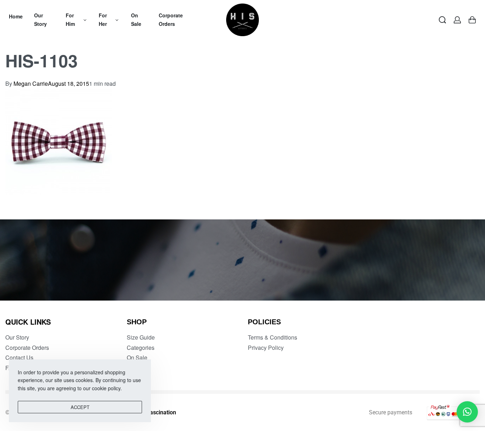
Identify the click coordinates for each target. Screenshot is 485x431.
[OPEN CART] (472, 20)
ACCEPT (80, 407)
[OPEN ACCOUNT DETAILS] (457, 20)
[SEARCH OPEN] (442, 20)
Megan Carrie (30, 83)
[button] (467, 411)
